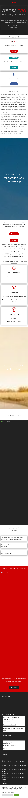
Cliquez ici (14, 51)
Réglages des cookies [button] (7, 794)
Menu (14, 2)
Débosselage (14, 233)
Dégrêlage (14, 240)
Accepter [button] (16, 794)
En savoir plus (10, 792)
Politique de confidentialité (9, 724)
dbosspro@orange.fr (8, 742)
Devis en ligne (14, 687)
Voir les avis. (14, 530)
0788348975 (6, 743)
